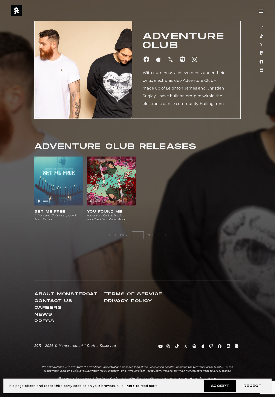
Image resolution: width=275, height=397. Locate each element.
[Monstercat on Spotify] (194, 346)
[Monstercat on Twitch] (261, 53)
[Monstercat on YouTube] (160, 346)
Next (152, 235)
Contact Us (53, 301)
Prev (123, 235)
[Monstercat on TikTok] (261, 36)
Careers (48, 307)
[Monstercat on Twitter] (261, 45)
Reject (252, 386)
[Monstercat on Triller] (237, 346)
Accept (220, 386)
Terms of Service (133, 294)
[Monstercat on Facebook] (261, 62)
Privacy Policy (128, 301)
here (131, 386)
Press (44, 321)
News (43, 314)
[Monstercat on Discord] (261, 70)
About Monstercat (66, 294)
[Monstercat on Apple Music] (203, 346)
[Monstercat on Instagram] (261, 27)
